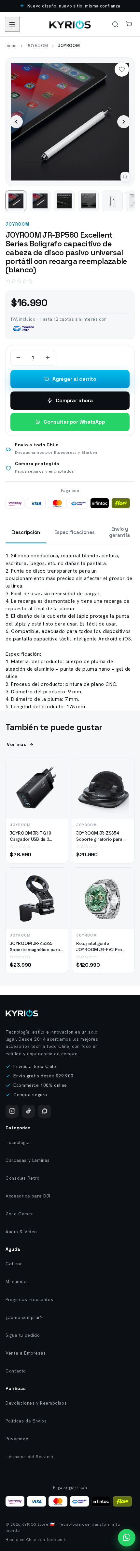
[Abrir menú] (12, 24)
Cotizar (14, 1264)
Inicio (11, 45)
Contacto (16, 1371)
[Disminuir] (18, 357)
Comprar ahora (74, 400)
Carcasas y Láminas (28, 1160)
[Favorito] (122, 69)
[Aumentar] (47, 357)
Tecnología (18, 1142)
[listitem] (16, 201)
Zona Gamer (19, 1214)
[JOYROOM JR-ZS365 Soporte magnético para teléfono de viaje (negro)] (37, 898)
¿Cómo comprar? (24, 1317)
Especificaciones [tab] (74, 532)
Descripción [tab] (26, 532)
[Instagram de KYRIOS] (12, 1111)
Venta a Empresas (26, 1353)
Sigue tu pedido (23, 1335)
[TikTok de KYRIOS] (28, 1111)
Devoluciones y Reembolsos (36, 1403)
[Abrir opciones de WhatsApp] (126, 1537)
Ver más (16, 744)
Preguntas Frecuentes (29, 1299)
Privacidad (17, 1439)
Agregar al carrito (74, 379)
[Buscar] (115, 24)
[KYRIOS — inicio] (70, 24)
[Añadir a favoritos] (57, 780)
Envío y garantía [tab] (119, 532)
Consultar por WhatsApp (74, 421)
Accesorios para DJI (28, 1196)
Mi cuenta (16, 1281)
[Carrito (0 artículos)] (129, 24)
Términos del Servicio (29, 1456)
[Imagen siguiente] (123, 121)
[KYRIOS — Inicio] (22, 1013)
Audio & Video (21, 1232)
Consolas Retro (22, 1178)
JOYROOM (37, 45)
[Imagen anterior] (16, 121)
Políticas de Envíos (26, 1421)
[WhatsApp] (44, 1111)
